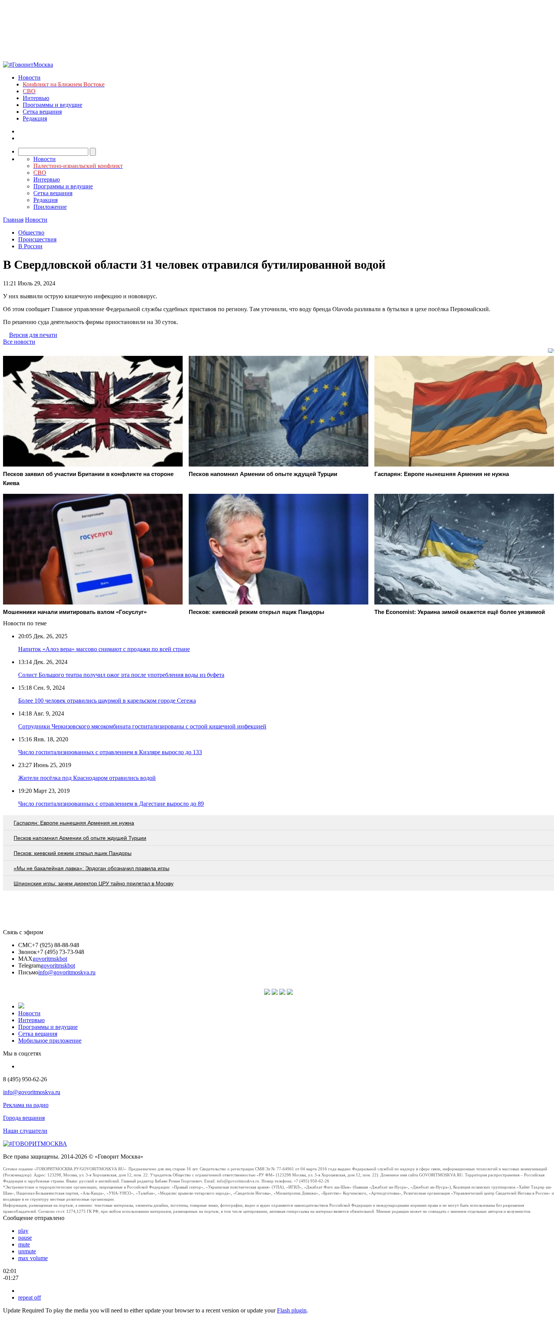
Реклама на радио (26, 1105)
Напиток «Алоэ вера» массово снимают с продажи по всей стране (104, 649)
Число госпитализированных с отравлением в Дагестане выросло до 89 (111, 803)
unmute (27, 1251)
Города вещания (24, 1118)
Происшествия (37, 239)
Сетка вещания (42, 111)
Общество (31, 232)
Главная (13, 219)
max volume (33, 1258)
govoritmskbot (50, 958)
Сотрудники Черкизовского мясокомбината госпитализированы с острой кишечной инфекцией (142, 726)
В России (30, 246)
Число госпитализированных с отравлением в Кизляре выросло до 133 (110, 752)
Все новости (19, 341)
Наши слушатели (25, 1131)
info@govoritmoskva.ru (66, 972)
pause (25, 1237)
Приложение (50, 207)
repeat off (29, 1297)
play (23, 1231)
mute (24, 1244)
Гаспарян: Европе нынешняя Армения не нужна (74, 823)
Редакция (35, 118)
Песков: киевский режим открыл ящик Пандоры (72, 853)
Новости (29, 77)
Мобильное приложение (49, 1040)
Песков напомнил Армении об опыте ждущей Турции (80, 838)
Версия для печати (33, 335)
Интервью (36, 98)
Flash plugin (292, 1310)
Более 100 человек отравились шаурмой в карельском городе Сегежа (107, 700)
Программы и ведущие (52, 105)
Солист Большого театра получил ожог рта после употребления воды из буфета (121, 675)
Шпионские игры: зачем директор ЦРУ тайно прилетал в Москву (94, 883)
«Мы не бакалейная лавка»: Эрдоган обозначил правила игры (91, 868)
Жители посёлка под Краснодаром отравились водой (87, 778)
